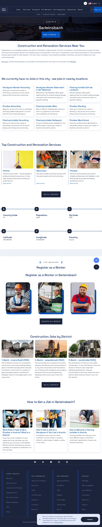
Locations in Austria (49, 14)
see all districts (51, 385)
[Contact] (96, 260)
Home (38, 14)
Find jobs (5, 62)
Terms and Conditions (30, 522)
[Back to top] (96, 267)
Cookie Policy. (58, 522)
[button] (94, 3)
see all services (51, 194)
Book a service (49, 35)
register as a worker (51, 321)
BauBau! (73, 62)
